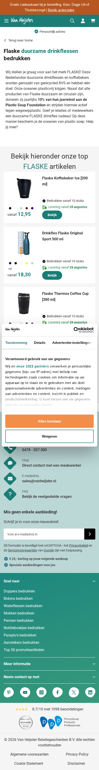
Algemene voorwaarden (29, 754)
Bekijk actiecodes (61, 10)
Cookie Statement (28, 763)
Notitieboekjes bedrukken (24, 628)
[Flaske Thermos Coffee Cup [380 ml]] (24, 303)
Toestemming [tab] (16, 343)
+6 (10, 269)
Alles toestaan (49, 421)
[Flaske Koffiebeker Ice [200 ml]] (24, 188)
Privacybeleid (78, 545)
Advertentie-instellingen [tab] (71, 343)
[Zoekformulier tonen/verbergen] (72, 21)
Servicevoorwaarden (22, 550)
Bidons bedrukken (18, 598)
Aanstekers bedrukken (21, 642)
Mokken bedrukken (19, 613)
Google (49, 550)
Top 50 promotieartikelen (24, 650)
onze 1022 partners (32, 366)
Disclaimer (76, 763)
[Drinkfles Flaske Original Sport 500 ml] (24, 243)
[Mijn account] (83, 21)
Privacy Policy (77, 754)
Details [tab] (39, 343)
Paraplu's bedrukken (20, 635)
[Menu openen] (6, 21)
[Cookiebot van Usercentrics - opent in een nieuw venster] (73, 330)
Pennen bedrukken (19, 620)
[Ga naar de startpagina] (22, 20)
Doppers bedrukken (19, 591)
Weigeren (49, 436)
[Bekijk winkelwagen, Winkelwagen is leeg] (93, 21)
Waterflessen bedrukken (23, 606)
